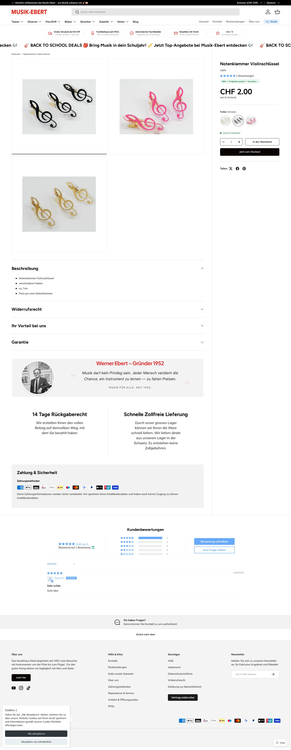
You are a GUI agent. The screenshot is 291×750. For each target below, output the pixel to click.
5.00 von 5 (82, 544)
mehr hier (21, 677)
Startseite (16, 54)
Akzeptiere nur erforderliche (36, 741)
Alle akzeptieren (36, 733)
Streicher (85, 21)
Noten (121, 21)
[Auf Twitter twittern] (230, 168)
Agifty (223, 70)
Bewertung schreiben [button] (214, 541)
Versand (203, 21)
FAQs (111, 706)
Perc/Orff (51, 21)
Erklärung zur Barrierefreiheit (184, 686)
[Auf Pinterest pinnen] (244, 168)
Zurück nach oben (145, 634)
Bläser (68, 21)
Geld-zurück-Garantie (120, 673)
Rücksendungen (235, 21)
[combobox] (156, 12)
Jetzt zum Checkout (249, 151)
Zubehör (104, 21)
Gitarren (32, 21)
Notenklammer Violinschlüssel (36, 54)
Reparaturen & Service (121, 693)
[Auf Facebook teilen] (237, 168)
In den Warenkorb (262, 141)
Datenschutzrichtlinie (180, 673)
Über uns (254, 21)
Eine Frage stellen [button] (214, 550)
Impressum (174, 667)
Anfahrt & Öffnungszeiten (123, 699)
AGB (170, 660)
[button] (277, 12)
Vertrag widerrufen (182, 697)
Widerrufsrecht (176, 680)
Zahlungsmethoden (119, 686)
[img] (54, 573)
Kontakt (217, 21)
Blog (135, 21)
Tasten (15, 21)
